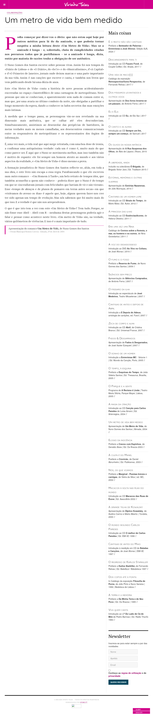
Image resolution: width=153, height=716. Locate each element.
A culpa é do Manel (120, 455)
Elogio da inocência (120, 440)
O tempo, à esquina (119, 368)
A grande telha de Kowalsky (125, 507)
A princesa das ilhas (120, 211)
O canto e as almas (119, 126)
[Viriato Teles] (76, 4)
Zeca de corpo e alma (121, 323)
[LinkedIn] (126, 4)
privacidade (114, 675)
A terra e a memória (120, 595)
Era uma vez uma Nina (121, 226)
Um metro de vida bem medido (125, 422)
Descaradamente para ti (122, 59)
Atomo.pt (83, 702)
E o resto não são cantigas (125, 41)
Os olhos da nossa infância (124, 144)
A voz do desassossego (122, 244)
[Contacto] (132, 4)
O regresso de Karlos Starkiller (128, 562)
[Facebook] (121, 4)
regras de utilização (131, 672)
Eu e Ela (113, 111)
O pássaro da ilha (119, 289)
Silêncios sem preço (120, 274)
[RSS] (137, 4)
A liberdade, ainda (119, 162)
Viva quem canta (118, 610)
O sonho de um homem (121, 353)
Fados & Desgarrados (121, 338)
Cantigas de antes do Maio (124, 544)
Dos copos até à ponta (122, 577)
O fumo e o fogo (118, 259)
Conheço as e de (127, 674)
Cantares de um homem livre (124, 196)
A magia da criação (119, 404)
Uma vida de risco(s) (120, 74)
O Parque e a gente (120, 386)
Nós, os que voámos (120, 470)
